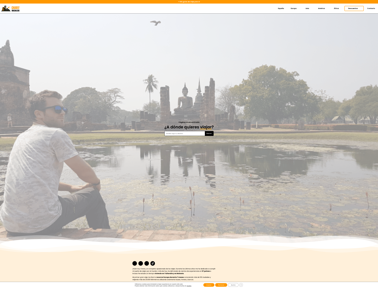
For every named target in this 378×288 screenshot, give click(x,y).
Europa (293, 8)
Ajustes (233, 285)
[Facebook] (140, 263)
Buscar (209, 133)
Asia (307, 8)
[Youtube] (146, 263)
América (321, 8)
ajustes (189, 286)
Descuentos (353, 8)
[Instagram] (134, 263)
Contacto (371, 8)
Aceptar (208, 285)
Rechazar (221, 285)
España (281, 8)
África (336, 8)
